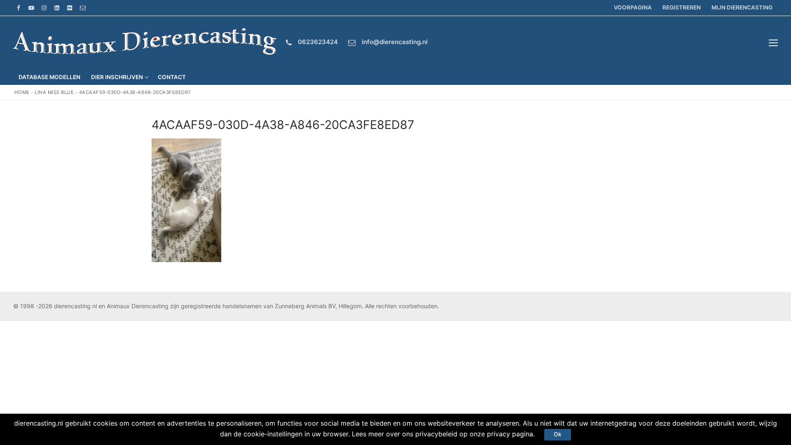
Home (22, 92)
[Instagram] (44, 7)
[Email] (82, 7)
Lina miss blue (54, 92)
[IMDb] (70, 7)
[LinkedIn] (57, 7)
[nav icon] (773, 43)
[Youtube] (31, 7)
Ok (558, 434)
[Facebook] (18, 7)
